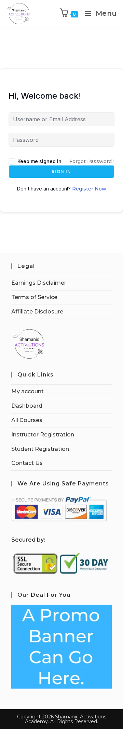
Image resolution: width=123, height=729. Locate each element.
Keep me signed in (39, 161)
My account (27, 391)
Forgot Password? (91, 161)
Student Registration (40, 449)
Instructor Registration (42, 434)
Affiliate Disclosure (37, 311)
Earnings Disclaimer (38, 283)
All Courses (26, 420)
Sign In (61, 171)
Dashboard (26, 406)
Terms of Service (34, 297)
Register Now (89, 189)
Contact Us (27, 463)
